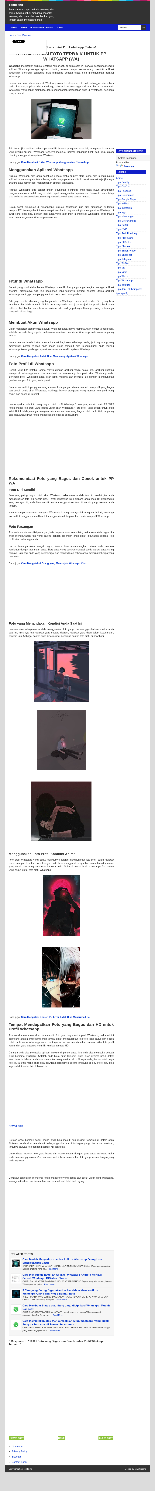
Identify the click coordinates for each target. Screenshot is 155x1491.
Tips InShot (122, 203)
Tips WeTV (122, 276)
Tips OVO (121, 229)
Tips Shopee (123, 246)
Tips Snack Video (126, 250)
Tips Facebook (124, 190)
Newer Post (17, 1438)
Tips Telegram (124, 259)
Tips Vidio (121, 272)
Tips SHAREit (123, 242)
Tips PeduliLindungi (126, 233)
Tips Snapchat (124, 254)
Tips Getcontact (125, 195)
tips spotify (122, 293)
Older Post (106, 1438)
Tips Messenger (125, 216)
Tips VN (120, 267)
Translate (129, 166)
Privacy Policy (20, 1451)
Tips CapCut (123, 186)
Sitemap (16, 1456)
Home (14, 27)
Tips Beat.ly (122, 182)
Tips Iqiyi (121, 212)
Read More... (54, 1269)
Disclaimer (17, 1446)
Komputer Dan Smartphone (37, 27)
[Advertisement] (61, 245)
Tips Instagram (124, 207)
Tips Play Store (124, 237)
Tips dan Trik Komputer (129, 289)
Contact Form (19, 1462)
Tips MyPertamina (126, 220)
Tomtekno (16, 4)
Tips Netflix (122, 225)
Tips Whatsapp (124, 280)
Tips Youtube (123, 284)
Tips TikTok (122, 263)
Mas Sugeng (140, 1469)
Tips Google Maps (126, 199)
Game (60, 27)
